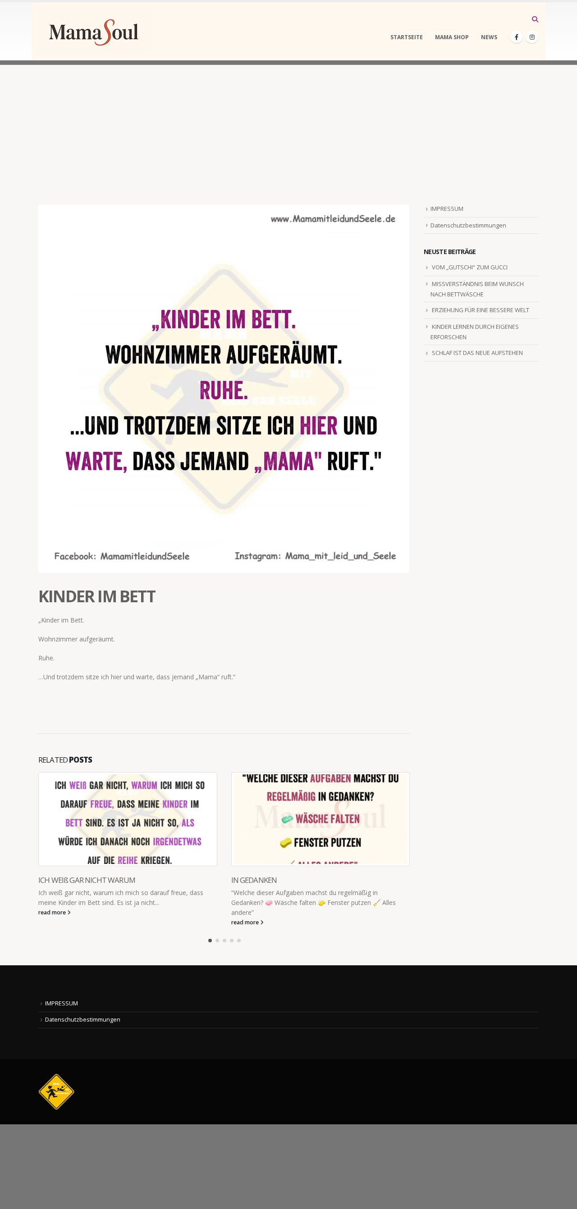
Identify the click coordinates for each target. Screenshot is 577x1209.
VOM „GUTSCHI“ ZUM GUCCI (470, 267)
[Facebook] (516, 37)
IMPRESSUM (446, 209)
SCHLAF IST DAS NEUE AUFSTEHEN (477, 353)
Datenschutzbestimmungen (468, 225)
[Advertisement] (288, 128)
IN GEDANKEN (254, 880)
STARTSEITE (406, 37)
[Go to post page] (128, 819)
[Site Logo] (94, 31)
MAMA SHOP (452, 37)
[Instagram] (532, 37)
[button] (535, 19)
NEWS (489, 37)
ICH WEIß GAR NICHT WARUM (86, 880)
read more (52, 912)
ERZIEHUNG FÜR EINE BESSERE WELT (480, 310)
